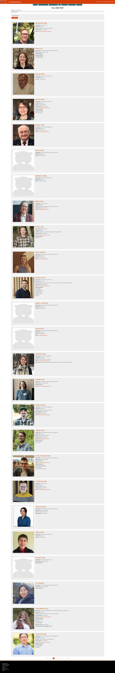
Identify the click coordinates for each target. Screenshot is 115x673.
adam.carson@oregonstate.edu (44, 438)
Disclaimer (3, 670)
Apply (98, 1)
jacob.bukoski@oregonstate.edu (44, 285)
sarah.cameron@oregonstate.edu (44, 360)
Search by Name (14, 11)
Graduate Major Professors (53, 4)
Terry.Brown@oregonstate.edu (43, 131)
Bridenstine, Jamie (41, 23)
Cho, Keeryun (39, 583)
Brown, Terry (39, 125)
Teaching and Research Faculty (43, 4)
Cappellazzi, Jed (40, 405)
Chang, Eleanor (40, 507)
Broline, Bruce (40, 74)
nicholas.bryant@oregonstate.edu (44, 234)
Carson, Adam (40, 430)
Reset (16, 17)
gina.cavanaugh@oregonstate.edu (44, 489)
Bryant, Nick (39, 227)
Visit (100, 1)
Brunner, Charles (41, 176)
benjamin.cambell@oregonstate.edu (44, 386)
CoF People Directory (15, 2)
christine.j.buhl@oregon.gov (43, 258)
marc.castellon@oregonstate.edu (44, 462)
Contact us (3, 667)
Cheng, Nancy (39, 532)
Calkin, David (39, 328)
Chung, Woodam (40, 634)
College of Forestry (4, 2)
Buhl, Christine (40, 252)
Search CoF (113, 1)
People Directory (107, 1)
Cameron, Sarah (40, 354)
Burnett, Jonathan (41, 303)
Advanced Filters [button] (16, 15)
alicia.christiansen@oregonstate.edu (44, 616)
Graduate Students (64, 4)
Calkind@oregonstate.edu (43, 335)
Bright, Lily (39, 48)
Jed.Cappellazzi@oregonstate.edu (44, 414)
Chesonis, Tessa (40, 558)
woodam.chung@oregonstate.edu (44, 642)
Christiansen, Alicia (41, 608)
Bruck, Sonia (39, 150)
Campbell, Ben (40, 379)
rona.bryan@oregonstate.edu (43, 209)
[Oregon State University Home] (3, 1)
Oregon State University (5, 664)
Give (102, 1)
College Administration (72, 4)
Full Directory (35, 4)
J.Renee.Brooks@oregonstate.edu (44, 107)
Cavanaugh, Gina (41, 481)
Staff (59, 4)
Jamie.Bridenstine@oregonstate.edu (44, 31)
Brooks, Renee (40, 99)
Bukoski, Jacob (40, 278)
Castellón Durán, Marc (43, 456)
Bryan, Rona (39, 201)
